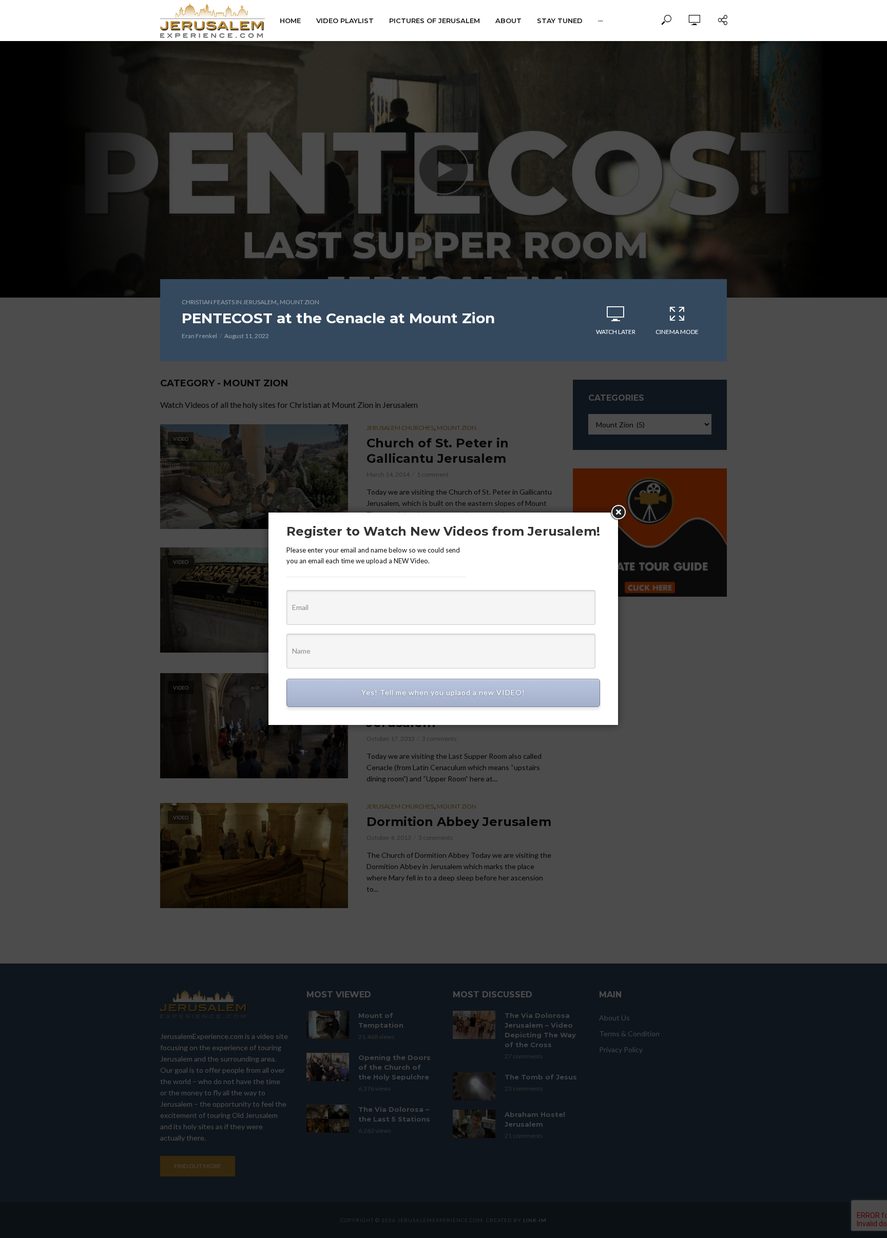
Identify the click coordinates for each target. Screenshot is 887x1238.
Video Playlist (345, 20)
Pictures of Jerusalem (434, 20)
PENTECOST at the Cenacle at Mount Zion (338, 318)
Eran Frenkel (199, 336)
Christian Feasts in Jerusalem (229, 302)
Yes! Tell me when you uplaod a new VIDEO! (443, 692)
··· (600, 20)
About (508, 20)
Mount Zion (299, 302)
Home (290, 20)
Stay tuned (560, 20)
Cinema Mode (677, 332)
